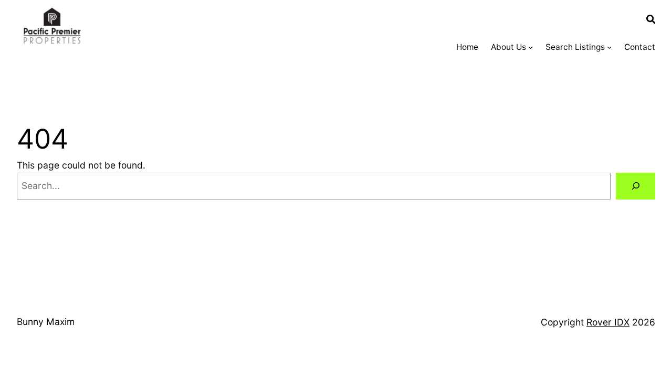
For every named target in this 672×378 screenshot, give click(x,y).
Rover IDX (607, 322)
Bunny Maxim (46, 321)
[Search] (635, 186)
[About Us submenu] (530, 47)
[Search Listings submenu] (609, 47)
